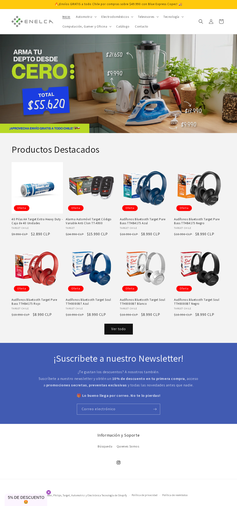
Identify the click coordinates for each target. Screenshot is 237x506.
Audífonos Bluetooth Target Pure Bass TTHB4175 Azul (142, 221)
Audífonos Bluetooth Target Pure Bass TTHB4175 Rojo (34, 302)
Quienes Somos (128, 446)
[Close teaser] (48, 492)
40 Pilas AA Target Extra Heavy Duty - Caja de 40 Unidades (37, 221)
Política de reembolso (175, 495)
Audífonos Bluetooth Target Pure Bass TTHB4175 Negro (197, 221)
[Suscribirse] (155, 409)
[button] (86, 17)
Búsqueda (105, 446)
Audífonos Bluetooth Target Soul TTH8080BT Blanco (142, 302)
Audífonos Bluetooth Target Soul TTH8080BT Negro (196, 302)
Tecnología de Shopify (114, 495)
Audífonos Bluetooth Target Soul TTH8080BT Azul (88, 302)
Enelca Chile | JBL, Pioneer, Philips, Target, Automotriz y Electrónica (61, 495)
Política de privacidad (145, 495)
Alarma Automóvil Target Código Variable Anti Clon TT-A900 (89, 221)
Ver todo (118, 329)
